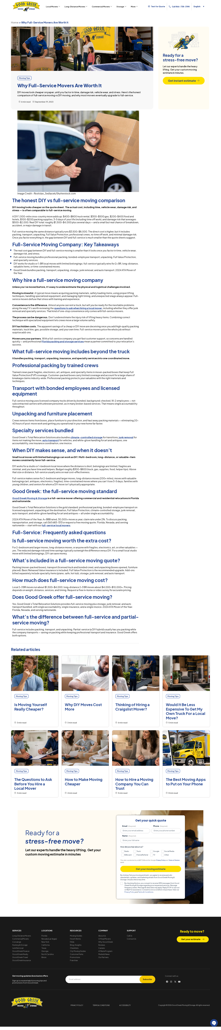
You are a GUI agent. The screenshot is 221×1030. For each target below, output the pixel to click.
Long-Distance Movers (75, 6)
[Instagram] (171, 982)
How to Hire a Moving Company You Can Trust (134, 784)
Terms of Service (174, 860)
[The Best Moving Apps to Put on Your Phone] (186, 748)
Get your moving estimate (150, 868)
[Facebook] (167, 982)
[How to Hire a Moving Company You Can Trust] (135, 748)
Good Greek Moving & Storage (29, 498)
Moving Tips (21, 696)
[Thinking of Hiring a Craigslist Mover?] (135, 673)
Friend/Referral (142, 855)
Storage (120, 6)
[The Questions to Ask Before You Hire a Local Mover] (34, 748)
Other (166, 855)
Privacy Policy (160, 860)
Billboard (127, 855)
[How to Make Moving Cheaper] (85, 748)
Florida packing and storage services (63, 341)
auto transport (50, 440)
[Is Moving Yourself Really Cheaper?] (34, 673)
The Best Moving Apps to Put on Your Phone (186, 781)
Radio (126, 851)
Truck (139, 851)
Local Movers (52, 6)
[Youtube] (179, 982)
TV (154, 855)
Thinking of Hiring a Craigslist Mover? (132, 706)
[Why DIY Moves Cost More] (85, 673)
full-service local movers (56, 525)
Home (15, 22)
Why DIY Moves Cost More (83, 706)
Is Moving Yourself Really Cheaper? (30, 706)
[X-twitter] (175, 982)
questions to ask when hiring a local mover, (78, 308)
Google (156, 851)
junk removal (126, 437)
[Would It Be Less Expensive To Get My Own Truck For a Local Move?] (186, 673)
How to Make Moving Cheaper (83, 781)
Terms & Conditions (145, 892)
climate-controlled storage (86, 437)
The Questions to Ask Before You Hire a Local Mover (33, 784)
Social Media (169, 851)
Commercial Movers (101, 6)
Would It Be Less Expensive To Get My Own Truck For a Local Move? (185, 711)
